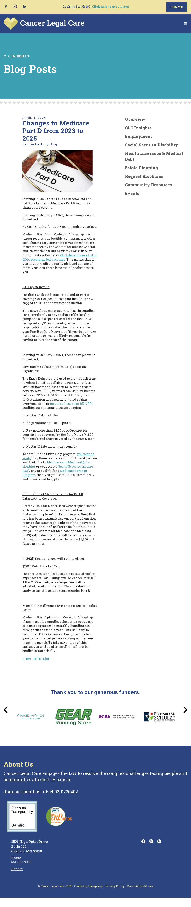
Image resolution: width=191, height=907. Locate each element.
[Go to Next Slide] (185, 710)
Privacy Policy (114, 886)
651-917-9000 (21, 862)
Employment (138, 136)
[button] (185, 23)
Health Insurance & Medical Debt (154, 156)
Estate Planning (141, 167)
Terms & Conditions (140, 886)
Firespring (95, 886)
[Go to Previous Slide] (6, 710)
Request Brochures (144, 176)
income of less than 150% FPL (71, 403)
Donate (176, 7)
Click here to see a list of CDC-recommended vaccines (59, 257)
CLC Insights (138, 128)
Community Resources (148, 184)
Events (132, 193)
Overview (135, 119)
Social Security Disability (151, 145)
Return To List (37, 658)
